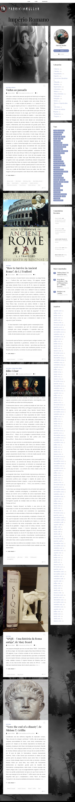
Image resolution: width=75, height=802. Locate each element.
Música (13, 87)
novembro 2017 (59, 546)
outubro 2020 (58, 466)
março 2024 (57, 379)
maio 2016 (57, 588)
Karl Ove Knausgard (59, 163)
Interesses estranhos (12, 185)
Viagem (56, 116)
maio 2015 (57, 616)
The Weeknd (56, 198)
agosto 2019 (57, 499)
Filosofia (57, 82)
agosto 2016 (57, 581)
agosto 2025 (57, 339)
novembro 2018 (59, 520)
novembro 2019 (59, 492)
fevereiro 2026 (58, 325)
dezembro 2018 (59, 517)
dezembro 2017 (59, 543)
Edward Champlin (11, 788)
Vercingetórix (10, 559)
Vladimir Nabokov (58, 200)
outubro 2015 (58, 604)
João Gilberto (57, 159)
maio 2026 (57, 318)
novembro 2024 (59, 360)
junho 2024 (57, 372)
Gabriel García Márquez (59, 147)
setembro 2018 (58, 522)
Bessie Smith (10, 181)
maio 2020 (57, 477)
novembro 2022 (59, 412)
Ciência (56, 69)
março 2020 (57, 482)
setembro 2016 (58, 579)
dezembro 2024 (59, 358)
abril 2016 (57, 590)
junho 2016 (57, 586)
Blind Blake (18, 181)
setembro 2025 (58, 336)
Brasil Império (15, 183)
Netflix (26, 557)
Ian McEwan (64, 151)
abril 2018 (57, 534)
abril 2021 (57, 452)
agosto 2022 (57, 416)
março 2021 (57, 454)
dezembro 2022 (59, 409)
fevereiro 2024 (58, 381)
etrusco (33, 103)
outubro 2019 (58, 494)
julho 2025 (57, 341)
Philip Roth (56, 188)
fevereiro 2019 (58, 513)
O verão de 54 (57, 184)
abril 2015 (57, 618)
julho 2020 (57, 473)
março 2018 (57, 536)
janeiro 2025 (58, 355)
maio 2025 (57, 346)
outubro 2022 (58, 414)
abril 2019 (57, 508)
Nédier (66, 182)
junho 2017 (57, 557)
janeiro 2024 (58, 383)
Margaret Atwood (58, 177)
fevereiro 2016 (58, 595)
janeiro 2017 (58, 569)
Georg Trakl (57, 151)
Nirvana (61, 182)
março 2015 (57, 621)
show (63, 196)
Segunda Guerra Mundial (60, 194)
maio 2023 (57, 400)
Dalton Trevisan (58, 145)
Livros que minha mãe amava (60, 171)
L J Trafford (20, 359)
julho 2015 (57, 611)
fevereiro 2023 (58, 405)
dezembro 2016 (59, 571)
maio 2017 (57, 560)
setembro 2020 (58, 468)
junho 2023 (57, 398)
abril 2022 (57, 426)
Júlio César (12, 371)
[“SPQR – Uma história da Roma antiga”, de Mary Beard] (25, 599)
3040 (55, 130)
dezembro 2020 (59, 461)
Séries (20, 368)
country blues (24, 183)
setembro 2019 (58, 496)
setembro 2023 (58, 391)
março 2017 (57, 564)
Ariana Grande (57, 134)
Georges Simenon (58, 149)
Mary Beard (20, 674)
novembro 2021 (59, 438)
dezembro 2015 (58, 600)
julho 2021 (57, 445)
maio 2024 (57, 374)
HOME (29, 1)
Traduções (57, 114)
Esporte (56, 76)
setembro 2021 (58, 442)
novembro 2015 (59, 602)
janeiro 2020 (58, 487)
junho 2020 (57, 475)
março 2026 (57, 322)
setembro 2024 (58, 365)
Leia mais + (11, 175)
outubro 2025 (58, 334)
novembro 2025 (59, 332)
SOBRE (36, 1)
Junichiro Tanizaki (58, 161)
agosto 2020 (58, 470)
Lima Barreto (57, 165)
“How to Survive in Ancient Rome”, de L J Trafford (21, 269)
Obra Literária (58, 94)
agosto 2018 (57, 524)
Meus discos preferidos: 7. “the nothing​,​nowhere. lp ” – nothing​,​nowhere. (62, 283)
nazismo (62, 179)
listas (63, 165)
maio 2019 (57, 506)
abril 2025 (57, 348)
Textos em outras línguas (59, 110)
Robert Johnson (32, 185)
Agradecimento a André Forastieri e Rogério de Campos (60, 221)
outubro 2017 (58, 548)
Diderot (65, 145)
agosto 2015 (57, 609)
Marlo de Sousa (58, 228)
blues (8, 183)
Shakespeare (33, 557)
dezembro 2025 (59, 329)
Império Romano (34, 183)
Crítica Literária (58, 142)
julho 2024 (57, 369)
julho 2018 (57, 527)
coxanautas (57, 140)
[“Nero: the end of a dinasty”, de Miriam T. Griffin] (25, 699)
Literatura (14, 368)
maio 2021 (57, 449)
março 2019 (57, 510)
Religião (56, 98)
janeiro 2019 (58, 515)
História (8, 87)
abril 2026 (57, 320)
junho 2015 (57, 614)
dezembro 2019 (59, 489)
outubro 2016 (58, 576)
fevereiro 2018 (58, 539)
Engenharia (58, 74)
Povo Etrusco (22, 185)
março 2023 (57, 402)
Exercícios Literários (60, 78)
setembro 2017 (58, 550)
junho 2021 (57, 447)
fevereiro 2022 (58, 430)
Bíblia (55, 138)
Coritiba (61, 138)
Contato (62, 54)
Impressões (57, 87)
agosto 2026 (58, 311)
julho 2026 (57, 313)
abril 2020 (57, 480)
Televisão (57, 107)
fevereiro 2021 (58, 456)
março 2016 (57, 593)
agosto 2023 (58, 393)
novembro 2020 (59, 463)
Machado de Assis (58, 173)
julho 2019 (57, 501)
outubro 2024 (58, 362)
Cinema (56, 71)
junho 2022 (57, 421)
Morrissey (56, 179)
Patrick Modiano (58, 186)
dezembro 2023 (59, 386)
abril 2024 (57, 376)
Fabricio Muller (11, 93)
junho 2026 (57, 315)
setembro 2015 (58, 607)
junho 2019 (57, 503)
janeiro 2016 (58, 597)
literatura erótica (58, 169)
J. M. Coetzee (57, 155)
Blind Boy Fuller (27, 181)
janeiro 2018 (58, 541)
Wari (26, 106)
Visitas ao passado (16, 90)
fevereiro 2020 (58, 485)
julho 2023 (57, 395)
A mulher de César (58, 132)
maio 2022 (57, 423)
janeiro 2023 (58, 407)
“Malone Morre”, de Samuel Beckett (63, 273)
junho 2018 (57, 529)
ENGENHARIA (44, 1)
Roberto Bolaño (58, 190)
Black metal (57, 136)
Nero (13, 103)
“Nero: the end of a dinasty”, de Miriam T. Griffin (23, 728)
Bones (63, 136)
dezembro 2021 (59, 435)
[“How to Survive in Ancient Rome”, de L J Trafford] (25, 227)
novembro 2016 (59, 574)
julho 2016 (57, 583)
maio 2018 (57, 532)
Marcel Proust (57, 175)
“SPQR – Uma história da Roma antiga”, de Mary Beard (24, 640)
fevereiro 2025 (58, 353)
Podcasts (57, 96)
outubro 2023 (58, 388)
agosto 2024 (58, 367)
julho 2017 (57, 555)
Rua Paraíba (57, 192)
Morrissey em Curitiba (61, 292)
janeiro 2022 (58, 433)
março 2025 (57, 351)
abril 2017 (57, 562)
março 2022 (57, 428)
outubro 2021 (58, 440)
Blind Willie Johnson (37, 181)
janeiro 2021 (58, 459)
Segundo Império (18, 108)
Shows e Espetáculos (60, 103)
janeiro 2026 (58, 327)
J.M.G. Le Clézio (57, 157)
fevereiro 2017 (58, 567)
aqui (12, 143)
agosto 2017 (57, 553)
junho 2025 (57, 344)
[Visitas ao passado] (25, 54)
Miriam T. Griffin (32, 788)
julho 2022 (57, 419)
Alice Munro (61, 130)
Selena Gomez (57, 196)
